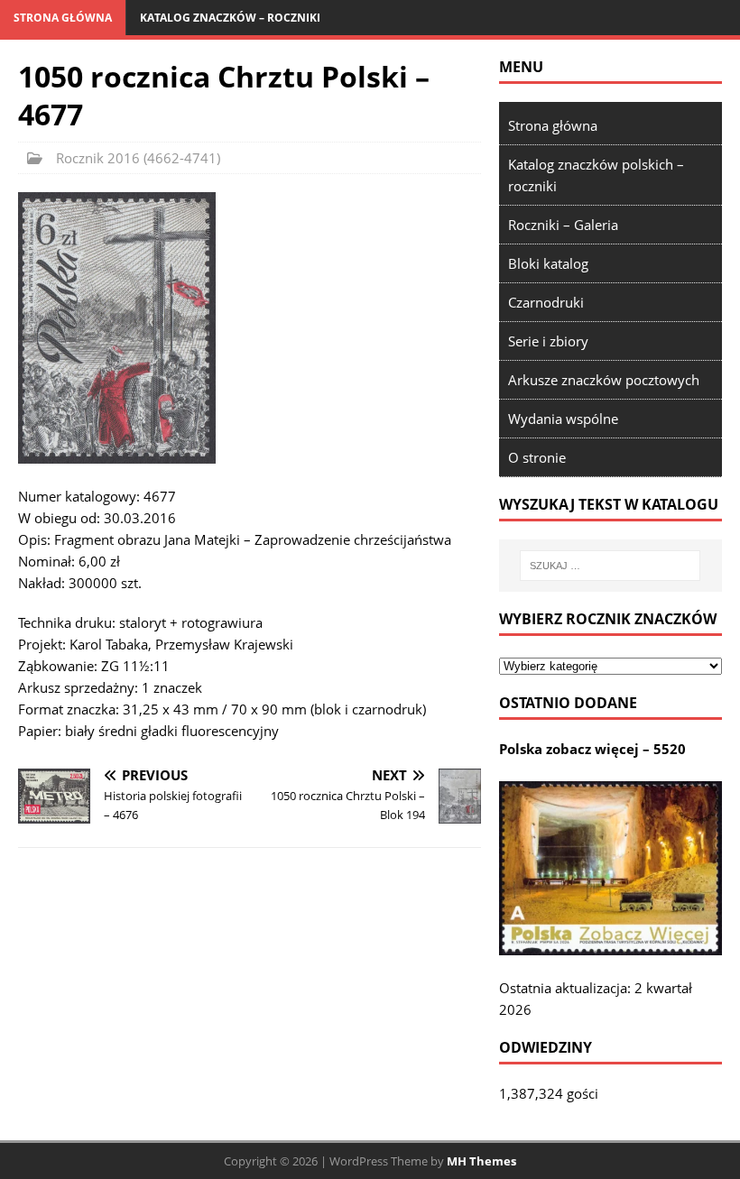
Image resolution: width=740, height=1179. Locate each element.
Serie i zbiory (548, 341)
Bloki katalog (548, 263)
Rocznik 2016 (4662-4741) (138, 158)
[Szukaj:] (610, 565)
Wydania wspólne (563, 419)
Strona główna (63, 17)
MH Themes (481, 1161)
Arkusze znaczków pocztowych (603, 380)
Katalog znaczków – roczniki (230, 17)
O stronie (537, 457)
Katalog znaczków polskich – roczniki (596, 175)
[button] (117, 328)
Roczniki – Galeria (563, 225)
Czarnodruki (546, 302)
